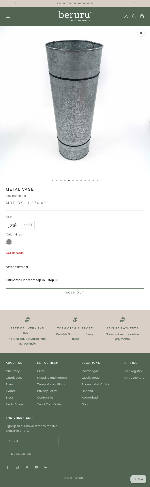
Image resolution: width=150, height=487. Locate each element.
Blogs (10, 397)
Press (10, 384)
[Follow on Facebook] (8, 467)
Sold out (75, 292)
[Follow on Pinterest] (27, 467)
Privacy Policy (47, 391)
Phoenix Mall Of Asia (96, 384)
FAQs (41, 371)
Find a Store (14, 404)
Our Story (13, 371)
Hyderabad (90, 397)
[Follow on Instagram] (17, 467)
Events (11, 391)
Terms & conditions (51, 384)
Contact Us (45, 397)
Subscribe (21, 453)
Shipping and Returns (52, 378)
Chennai (87, 391)
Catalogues (14, 378)
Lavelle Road (91, 378)
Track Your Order (49, 404)
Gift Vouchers (134, 378)
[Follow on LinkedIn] (46, 467)
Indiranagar (90, 371)
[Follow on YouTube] (36, 467)
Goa (85, 404)
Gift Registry (133, 371)
